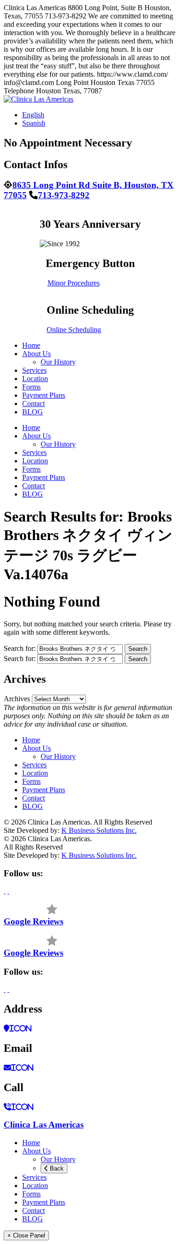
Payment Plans (43, 395)
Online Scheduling (74, 330)
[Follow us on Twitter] (8, 891)
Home (31, 345)
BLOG (32, 412)
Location (35, 378)
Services (34, 370)
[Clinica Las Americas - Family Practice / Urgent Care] (38, 99)
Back (56, 1168)
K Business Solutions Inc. (99, 830)
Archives (17, 699)
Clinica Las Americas (44, 1124)
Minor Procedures (74, 283)
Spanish (33, 123)
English (33, 115)
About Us (36, 354)
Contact (33, 403)
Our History (58, 362)
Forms (31, 387)
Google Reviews (33, 921)
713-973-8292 (64, 195)
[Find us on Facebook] (5, 891)
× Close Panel (26, 1235)
